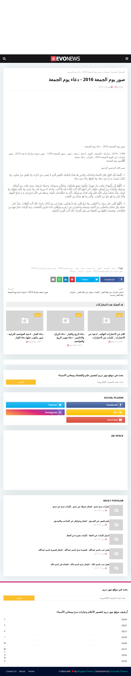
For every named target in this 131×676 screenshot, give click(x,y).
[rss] (95, 412)
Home (31, 671)
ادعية (114, 268)
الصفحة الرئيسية (118, 72)
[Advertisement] (65, 27)
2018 (65, 643)
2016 (65, 655)
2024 (65, 619)
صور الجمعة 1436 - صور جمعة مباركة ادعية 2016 (52, 268)
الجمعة (107, 268)
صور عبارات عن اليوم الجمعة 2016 (108, 271)
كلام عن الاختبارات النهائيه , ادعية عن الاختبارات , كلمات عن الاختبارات (106, 335)
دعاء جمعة (91, 268)
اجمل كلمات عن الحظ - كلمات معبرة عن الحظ (88, 535)
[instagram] (35, 412)
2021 (65, 631)
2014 (65, 661)
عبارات (88, 271)
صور (77, 268)
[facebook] (95, 405)
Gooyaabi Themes (119, 671)
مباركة (80, 271)
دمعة (83, 268)
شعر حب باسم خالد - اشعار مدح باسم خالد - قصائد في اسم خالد (79, 564)
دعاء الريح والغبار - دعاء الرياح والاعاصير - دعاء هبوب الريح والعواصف (69, 337)
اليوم (100, 268)
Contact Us (11, 671)
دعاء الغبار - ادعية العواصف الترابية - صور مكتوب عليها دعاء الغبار (25, 335)
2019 (65, 637)
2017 (65, 649)
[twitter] (35, 405)
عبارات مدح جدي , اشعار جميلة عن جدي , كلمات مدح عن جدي (81, 506)
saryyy (120, 86)
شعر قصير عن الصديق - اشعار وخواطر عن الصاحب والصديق (81, 520)
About (22, 671)
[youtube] (95, 420)
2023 (65, 625)
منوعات (106, 72)
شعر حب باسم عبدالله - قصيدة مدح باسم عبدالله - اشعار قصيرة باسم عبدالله (74, 549)
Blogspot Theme (85, 671)
